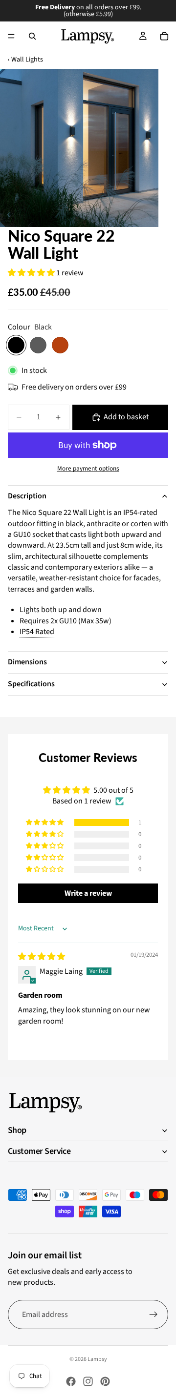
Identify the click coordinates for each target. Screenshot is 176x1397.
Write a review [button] (88, 893)
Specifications (31, 683)
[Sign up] (153, 1314)
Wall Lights (27, 59)
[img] (41, 956)
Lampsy (97, 1359)
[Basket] (164, 36)
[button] (32, 272)
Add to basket (126, 416)
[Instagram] (88, 1381)
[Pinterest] (105, 1381)
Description (27, 496)
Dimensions (27, 662)
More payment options (88, 468)
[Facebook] (71, 1381)
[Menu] (11, 36)
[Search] (32, 36)
